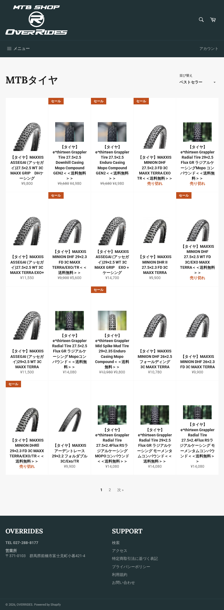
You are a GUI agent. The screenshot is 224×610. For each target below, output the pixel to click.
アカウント (209, 48)
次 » (120, 490)
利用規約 (119, 574)
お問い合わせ (123, 582)
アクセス (119, 550)
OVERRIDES (25, 604)
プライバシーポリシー (131, 566)
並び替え (186, 75)
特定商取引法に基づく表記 (135, 558)
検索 (116, 542)
